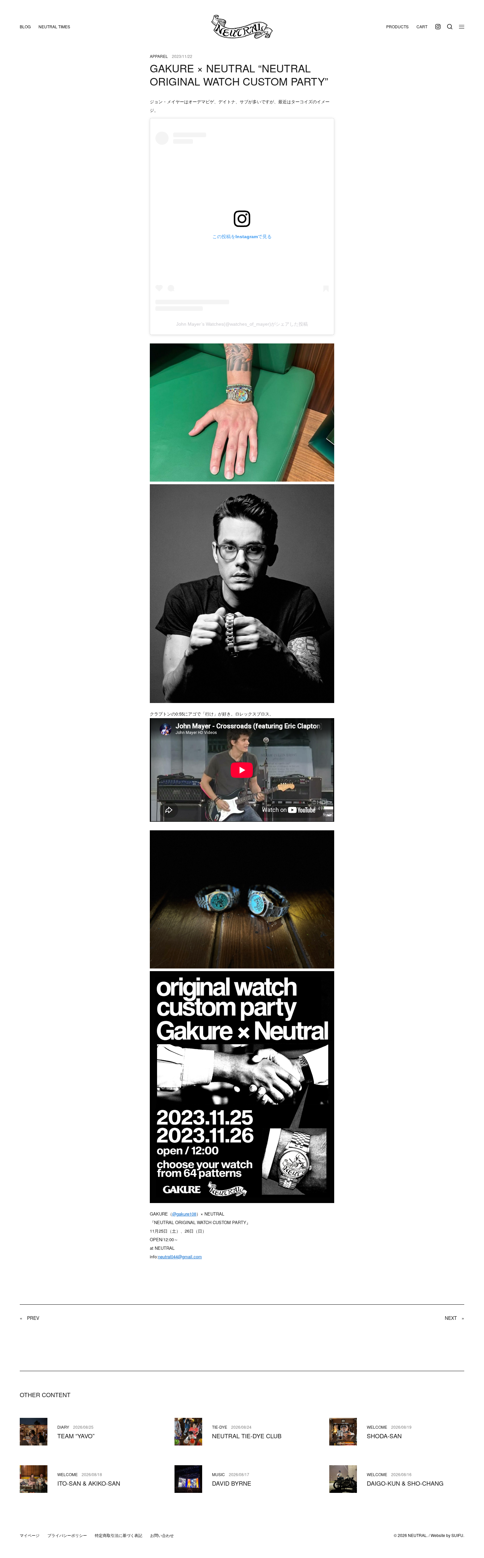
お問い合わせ (162, 1535)
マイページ (30, 1535)
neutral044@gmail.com (180, 1256)
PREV (29, 1318)
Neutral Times (54, 26)
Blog (25, 26)
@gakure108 (184, 1214)
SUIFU (457, 1535)
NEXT (454, 1318)
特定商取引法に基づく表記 (118, 1535)
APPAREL (159, 56)
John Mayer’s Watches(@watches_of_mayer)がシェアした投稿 (242, 324)
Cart (422, 26)
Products (397, 26)
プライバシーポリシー (67, 1535)
